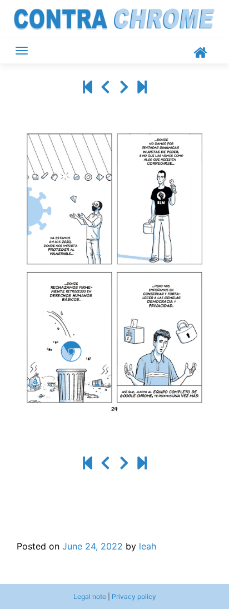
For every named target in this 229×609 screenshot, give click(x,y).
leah (147, 546)
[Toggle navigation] (21, 50)
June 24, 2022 (92, 546)
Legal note (89, 596)
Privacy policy (134, 596)
